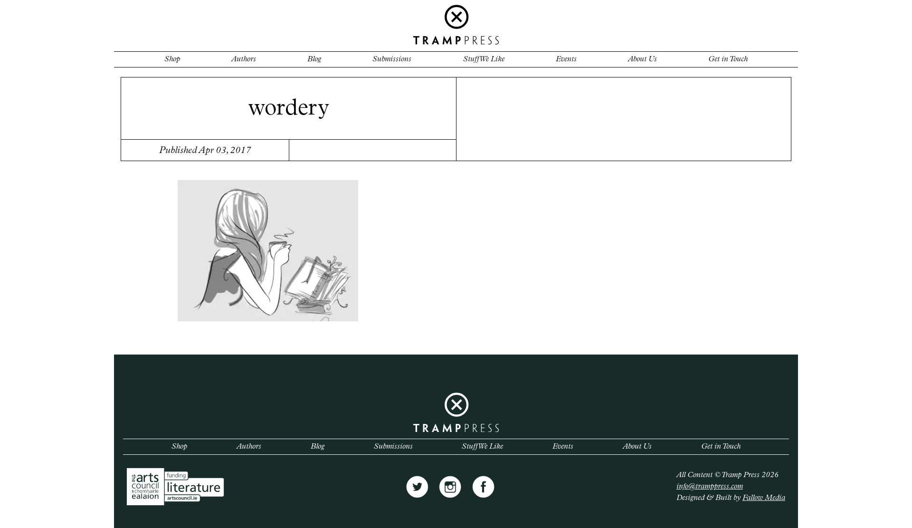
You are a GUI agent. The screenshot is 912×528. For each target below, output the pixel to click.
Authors (243, 59)
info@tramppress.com (709, 486)
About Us (642, 59)
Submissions (391, 59)
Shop (172, 59)
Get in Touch (728, 59)
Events (566, 59)
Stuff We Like (483, 59)
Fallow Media (763, 498)
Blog (314, 59)
